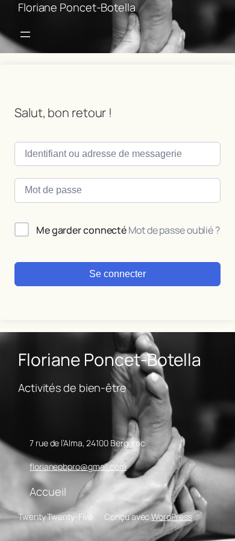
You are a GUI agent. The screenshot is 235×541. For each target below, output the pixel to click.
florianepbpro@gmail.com (78, 466)
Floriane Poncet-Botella (77, 7)
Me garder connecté (81, 230)
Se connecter (117, 274)
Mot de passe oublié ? (174, 230)
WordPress (171, 516)
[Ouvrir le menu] (25, 34)
